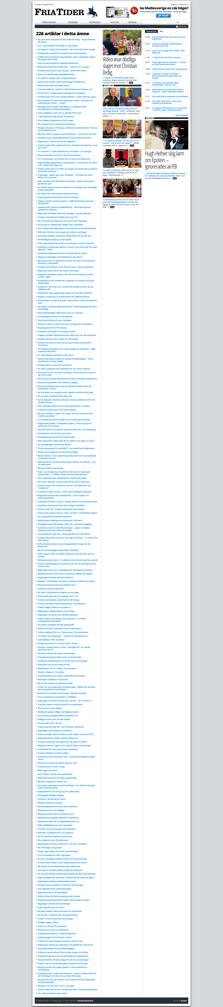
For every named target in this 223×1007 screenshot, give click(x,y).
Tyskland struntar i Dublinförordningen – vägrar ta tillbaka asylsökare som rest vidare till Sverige (64, 529)
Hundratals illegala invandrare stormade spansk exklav (62, 253)
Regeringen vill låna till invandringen (54, 903)
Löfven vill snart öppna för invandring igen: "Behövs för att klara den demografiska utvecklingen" (66, 688)
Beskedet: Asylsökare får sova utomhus (55, 832)
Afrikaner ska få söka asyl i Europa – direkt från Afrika (62, 70)
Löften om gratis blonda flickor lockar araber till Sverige (63, 952)
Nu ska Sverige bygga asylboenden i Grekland (58, 550)
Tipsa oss (182, 26)
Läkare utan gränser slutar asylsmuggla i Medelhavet (61, 82)
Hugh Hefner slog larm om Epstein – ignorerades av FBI (164, 160)
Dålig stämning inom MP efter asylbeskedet (57, 778)
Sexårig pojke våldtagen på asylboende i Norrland (60, 520)
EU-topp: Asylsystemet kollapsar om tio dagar (58, 592)
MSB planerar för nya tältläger (51, 810)
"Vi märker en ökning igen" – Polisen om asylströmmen (62, 636)
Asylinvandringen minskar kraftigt (53, 753)
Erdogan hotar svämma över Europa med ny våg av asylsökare (66, 267)
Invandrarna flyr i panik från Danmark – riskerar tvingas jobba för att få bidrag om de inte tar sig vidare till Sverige (67, 974)
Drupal (184, 1000)
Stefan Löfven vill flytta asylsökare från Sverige (59, 896)
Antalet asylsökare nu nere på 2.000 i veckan (58, 643)
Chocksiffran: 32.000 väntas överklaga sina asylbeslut (61, 93)
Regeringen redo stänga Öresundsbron (55, 730)
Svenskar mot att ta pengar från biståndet (56, 829)
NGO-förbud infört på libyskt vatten (54, 85)
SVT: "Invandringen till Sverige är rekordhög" (58, 45)
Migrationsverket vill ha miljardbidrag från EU (58, 821)
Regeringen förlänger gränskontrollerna (55, 577)
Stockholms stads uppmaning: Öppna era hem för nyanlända (65, 293)
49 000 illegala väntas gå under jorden (54, 239)
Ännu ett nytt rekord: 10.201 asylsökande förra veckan (62, 862)
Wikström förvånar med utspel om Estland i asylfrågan (62, 232)
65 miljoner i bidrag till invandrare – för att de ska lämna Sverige (66, 49)
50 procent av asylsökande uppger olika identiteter (60, 224)
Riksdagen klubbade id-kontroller (53, 679)
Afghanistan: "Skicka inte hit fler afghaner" (57, 141)
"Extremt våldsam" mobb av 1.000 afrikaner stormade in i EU (65, 89)
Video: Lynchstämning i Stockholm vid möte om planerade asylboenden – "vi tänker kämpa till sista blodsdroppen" (64, 473)
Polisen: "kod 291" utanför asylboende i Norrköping (61, 509)
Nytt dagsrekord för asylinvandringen (54, 889)
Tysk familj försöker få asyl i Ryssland (54, 320)
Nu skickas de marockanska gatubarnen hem (58, 193)
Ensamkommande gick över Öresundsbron (57, 409)
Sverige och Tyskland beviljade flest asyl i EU (58, 217)
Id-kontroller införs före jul (50, 723)
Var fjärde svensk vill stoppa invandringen (56, 653)
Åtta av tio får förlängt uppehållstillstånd (56, 74)
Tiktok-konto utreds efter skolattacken (169, 69)
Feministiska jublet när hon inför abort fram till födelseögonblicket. (121, 200)
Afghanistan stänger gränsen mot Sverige (56, 611)
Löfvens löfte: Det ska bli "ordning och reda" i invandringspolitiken (67, 989)
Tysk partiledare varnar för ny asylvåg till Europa (59, 113)
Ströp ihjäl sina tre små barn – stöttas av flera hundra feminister (169, 63)
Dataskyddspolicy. (85, 1000)
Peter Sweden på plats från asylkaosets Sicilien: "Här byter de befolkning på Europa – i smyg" (65, 101)
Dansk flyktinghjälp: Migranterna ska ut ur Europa (60, 313)
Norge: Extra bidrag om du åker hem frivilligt (58, 452)
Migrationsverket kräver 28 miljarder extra (57, 585)
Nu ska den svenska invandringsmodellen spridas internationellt (66, 874)
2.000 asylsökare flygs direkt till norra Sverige (58, 197)
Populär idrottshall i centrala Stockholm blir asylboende (63, 956)
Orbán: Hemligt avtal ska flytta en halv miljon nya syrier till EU (66, 734)
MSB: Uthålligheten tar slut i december (55, 825)
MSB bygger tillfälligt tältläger (51, 795)
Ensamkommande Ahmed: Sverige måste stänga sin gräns (64, 900)
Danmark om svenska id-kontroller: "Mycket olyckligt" (62, 693)
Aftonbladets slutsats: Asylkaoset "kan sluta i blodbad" (62, 844)
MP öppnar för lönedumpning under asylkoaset (59, 866)
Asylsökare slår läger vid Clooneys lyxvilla (56, 331)
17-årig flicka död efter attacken (166, 57)
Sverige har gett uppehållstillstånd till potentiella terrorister (64, 138)
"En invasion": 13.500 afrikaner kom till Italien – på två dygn (64, 151)
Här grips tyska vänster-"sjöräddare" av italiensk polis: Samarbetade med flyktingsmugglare (62, 107)
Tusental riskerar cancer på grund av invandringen (60, 704)
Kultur (115, 22)
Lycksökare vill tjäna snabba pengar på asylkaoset (60, 870)
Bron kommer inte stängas (50, 708)
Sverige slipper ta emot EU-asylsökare (55, 365)
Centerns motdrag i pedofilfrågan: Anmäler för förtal (167, 45)
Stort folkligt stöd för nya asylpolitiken (55, 774)
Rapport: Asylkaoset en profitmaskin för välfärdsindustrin (64, 296)
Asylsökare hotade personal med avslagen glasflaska (61, 505)
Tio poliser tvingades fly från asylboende (56, 625)
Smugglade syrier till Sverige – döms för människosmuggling (65, 524)
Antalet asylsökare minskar (50, 803)
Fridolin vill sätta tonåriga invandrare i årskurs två (60, 941)
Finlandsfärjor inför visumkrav (51, 639)
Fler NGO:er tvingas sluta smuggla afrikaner (57, 78)
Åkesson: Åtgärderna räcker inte (52, 781)
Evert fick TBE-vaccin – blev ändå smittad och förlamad (166, 102)
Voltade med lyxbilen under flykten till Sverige (58, 600)
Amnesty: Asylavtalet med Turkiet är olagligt (58, 382)
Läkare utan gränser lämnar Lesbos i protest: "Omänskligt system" (68, 513)
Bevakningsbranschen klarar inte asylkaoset (57, 806)
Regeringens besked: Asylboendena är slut (56, 881)
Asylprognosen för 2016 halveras (52, 328)
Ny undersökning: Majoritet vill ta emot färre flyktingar (62, 221)
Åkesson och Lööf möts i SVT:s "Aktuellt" (56, 986)
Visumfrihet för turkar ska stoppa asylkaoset (58, 749)
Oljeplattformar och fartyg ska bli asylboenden (58, 791)
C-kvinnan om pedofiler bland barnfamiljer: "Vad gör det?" (165, 83)
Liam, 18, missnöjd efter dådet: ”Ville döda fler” (168, 51)
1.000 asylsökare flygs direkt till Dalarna (55, 116)
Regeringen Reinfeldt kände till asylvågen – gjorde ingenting (64, 213)
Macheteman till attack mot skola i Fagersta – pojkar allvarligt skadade (168, 90)
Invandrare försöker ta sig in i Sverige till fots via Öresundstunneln (67, 501)
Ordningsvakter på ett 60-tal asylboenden (56, 437)
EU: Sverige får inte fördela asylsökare (55, 516)
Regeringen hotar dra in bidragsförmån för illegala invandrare (65, 570)
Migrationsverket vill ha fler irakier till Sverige (58, 270)
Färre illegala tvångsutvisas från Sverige (55, 120)
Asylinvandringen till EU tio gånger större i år (58, 596)
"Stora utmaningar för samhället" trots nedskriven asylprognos (66, 448)
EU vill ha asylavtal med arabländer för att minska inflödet (64, 369)
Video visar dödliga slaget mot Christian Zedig (120, 65)
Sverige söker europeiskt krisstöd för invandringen (60, 885)
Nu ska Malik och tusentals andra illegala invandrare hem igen (65, 392)
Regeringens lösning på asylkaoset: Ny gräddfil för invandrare (65, 945)
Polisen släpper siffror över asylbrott (54, 607)
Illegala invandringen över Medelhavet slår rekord (60, 257)
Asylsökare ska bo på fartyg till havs (54, 664)
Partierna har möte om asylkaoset (53, 930)
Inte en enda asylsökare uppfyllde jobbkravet (58, 63)
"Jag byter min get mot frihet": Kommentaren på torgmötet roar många (167, 76)
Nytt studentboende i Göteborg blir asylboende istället (62, 478)
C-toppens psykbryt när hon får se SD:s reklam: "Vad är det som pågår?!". (121, 141)
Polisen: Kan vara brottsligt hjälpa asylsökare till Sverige (63, 963)
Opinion (132, 22)
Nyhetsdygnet (182, 115)
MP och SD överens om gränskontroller (55, 683)
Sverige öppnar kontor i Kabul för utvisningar (58, 339)
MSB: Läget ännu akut (47, 770)
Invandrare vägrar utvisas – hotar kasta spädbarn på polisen (64, 491)
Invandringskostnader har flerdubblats (55, 316)
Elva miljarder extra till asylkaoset (53, 840)
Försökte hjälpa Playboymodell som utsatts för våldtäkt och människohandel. (165, 174)
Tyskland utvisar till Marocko (51, 588)
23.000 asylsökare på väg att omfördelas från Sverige (61, 676)
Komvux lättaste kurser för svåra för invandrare (59, 155)
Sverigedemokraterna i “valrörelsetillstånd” (57, 933)
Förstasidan (49, 22)
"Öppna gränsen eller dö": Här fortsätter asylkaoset (61, 727)
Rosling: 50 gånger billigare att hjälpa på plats (58, 712)
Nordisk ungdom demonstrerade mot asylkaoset (60, 911)
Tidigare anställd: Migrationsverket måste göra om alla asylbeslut (67, 335)
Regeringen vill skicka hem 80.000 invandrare (58, 615)
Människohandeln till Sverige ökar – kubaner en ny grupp (63, 67)
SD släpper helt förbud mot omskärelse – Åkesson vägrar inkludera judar (169, 109)
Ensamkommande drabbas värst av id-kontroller (59, 657)
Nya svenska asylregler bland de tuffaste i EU (58, 715)
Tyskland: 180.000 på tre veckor (52, 799)
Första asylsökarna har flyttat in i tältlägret (57, 697)
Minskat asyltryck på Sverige (50, 468)
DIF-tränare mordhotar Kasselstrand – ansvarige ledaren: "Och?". (120, 109)
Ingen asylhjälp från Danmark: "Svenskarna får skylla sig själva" (66, 877)
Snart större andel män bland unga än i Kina (57, 763)
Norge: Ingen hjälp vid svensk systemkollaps (58, 851)
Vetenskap (94, 22)
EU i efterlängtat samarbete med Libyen (55, 355)
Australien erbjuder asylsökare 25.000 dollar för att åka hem (64, 236)
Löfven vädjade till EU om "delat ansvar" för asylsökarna (63, 632)
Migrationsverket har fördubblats (53, 892)
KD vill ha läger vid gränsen (50, 847)
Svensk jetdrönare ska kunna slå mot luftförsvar (168, 38)
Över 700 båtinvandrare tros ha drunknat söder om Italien (64, 406)
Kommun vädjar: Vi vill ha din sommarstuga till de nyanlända (65, 324)
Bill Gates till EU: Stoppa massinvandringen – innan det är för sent (67, 134)
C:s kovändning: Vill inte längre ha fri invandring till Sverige (64, 419)
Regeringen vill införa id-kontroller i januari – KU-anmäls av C (65, 700)
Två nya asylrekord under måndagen (54, 855)
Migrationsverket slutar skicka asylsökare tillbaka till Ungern (65, 573)
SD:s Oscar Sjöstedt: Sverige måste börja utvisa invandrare (64, 482)
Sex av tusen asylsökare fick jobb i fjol (55, 396)
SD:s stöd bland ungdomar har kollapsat (170, 96)
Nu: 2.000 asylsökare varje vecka (52, 993)
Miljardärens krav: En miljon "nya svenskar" (57, 668)
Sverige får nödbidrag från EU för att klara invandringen (62, 661)
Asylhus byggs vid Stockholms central (54, 937)
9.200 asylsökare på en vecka (51, 907)
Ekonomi (73, 22)
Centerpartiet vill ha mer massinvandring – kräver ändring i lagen (67, 97)
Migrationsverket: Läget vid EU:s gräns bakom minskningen (64, 745)
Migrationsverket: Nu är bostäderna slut (56, 814)
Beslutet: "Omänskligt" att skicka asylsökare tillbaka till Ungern (66, 581)
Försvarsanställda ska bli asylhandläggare (56, 948)
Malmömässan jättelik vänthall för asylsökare (58, 817)
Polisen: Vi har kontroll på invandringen (55, 918)
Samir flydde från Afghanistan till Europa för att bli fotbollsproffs (67, 228)
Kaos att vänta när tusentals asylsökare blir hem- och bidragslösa (67, 429)
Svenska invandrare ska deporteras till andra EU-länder (62, 742)
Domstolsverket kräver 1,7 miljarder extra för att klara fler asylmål (68, 560)
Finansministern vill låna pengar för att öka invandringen (63, 960)
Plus (161, 31)
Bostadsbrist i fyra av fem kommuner (54, 433)
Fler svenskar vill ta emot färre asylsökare (56, 124)
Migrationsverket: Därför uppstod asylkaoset (58, 738)
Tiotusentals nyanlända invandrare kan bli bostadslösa (62, 53)
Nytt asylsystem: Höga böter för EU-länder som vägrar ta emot (66, 441)
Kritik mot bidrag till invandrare (52, 926)
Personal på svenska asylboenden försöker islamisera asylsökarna (67, 378)
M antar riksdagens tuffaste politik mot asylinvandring (62, 859)
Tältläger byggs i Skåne (48, 922)
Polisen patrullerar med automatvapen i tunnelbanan (61, 603)
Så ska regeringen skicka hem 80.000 (54, 444)
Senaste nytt (152, 31)
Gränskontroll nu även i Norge (51, 766)
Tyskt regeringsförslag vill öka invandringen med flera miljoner (66, 243)
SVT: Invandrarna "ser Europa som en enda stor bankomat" (64, 159)
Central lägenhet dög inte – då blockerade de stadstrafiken (64, 534)
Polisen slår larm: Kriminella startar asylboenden (59, 628)
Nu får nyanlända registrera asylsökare (55, 836)
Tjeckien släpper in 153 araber (51, 672)
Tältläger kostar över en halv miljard (54, 719)
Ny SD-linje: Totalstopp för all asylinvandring (57, 915)
